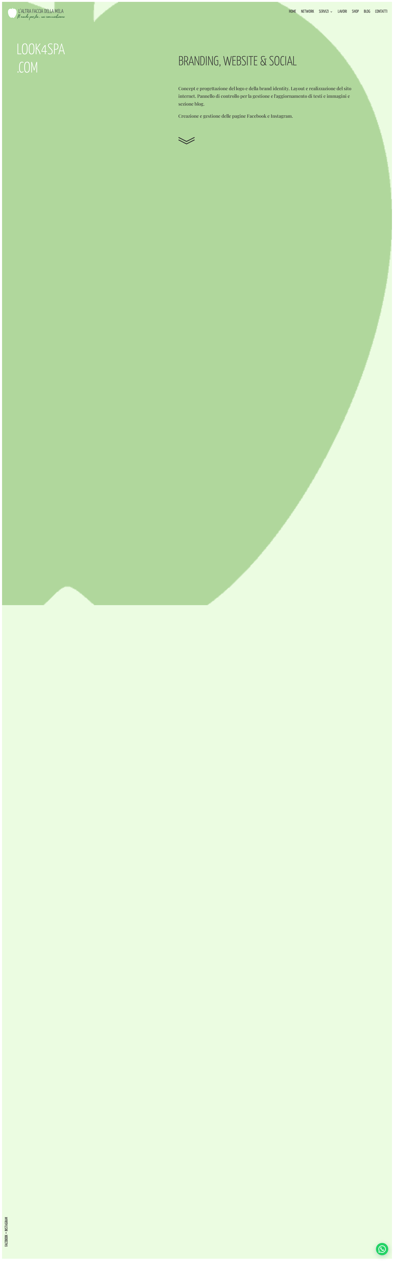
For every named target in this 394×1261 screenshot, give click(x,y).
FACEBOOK (6, 1241)
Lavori (342, 12)
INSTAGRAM (6, 1224)
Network (307, 12)
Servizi (324, 12)
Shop (355, 12)
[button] (382, 1249)
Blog (367, 12)
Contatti (381, 12)
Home (292, 12)
